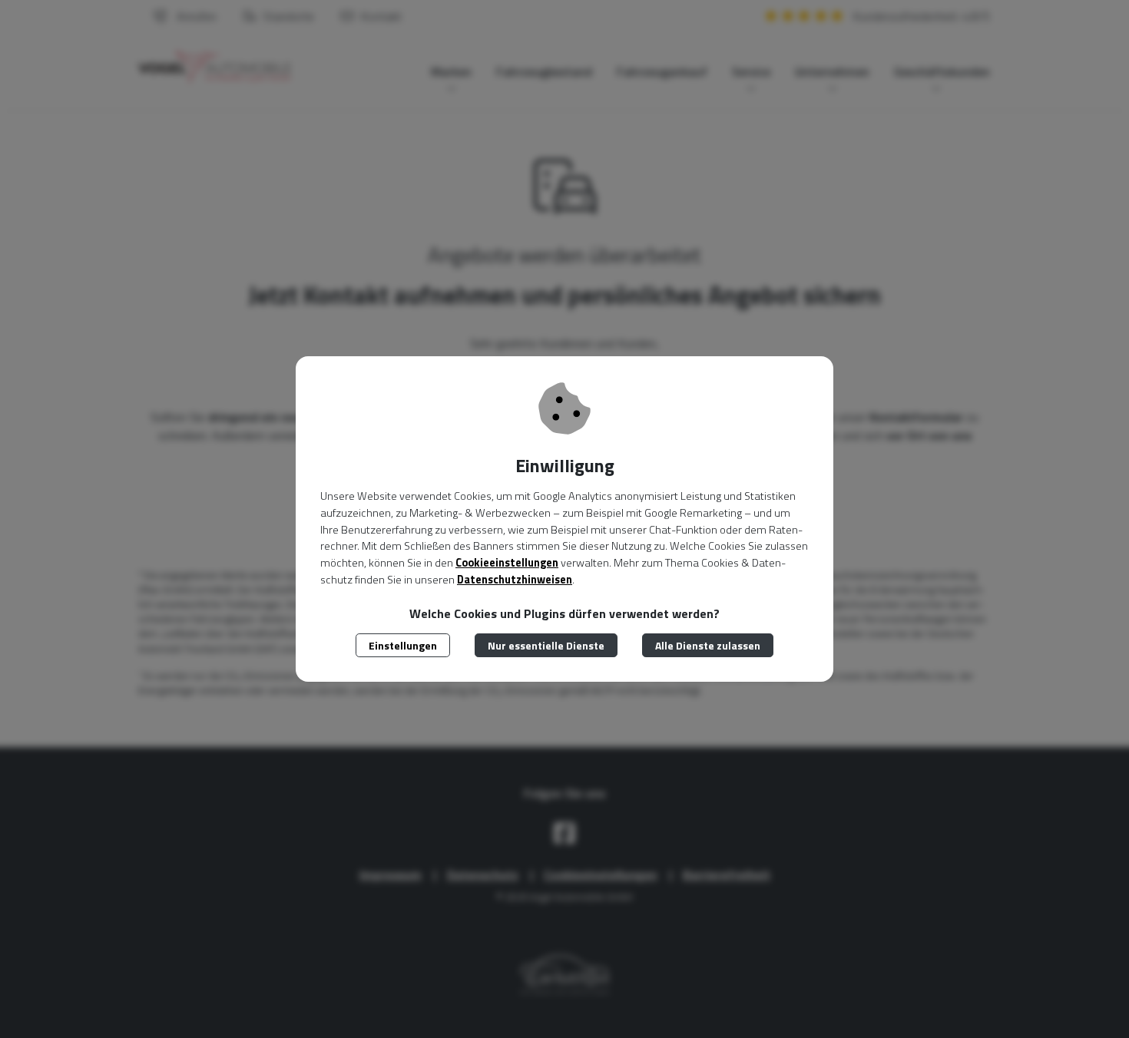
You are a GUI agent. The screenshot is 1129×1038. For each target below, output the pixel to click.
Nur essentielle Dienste (546, 645)
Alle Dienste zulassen (707, 645)
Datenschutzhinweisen (514, 579)
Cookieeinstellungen (506, 562)
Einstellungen (403, 645)
